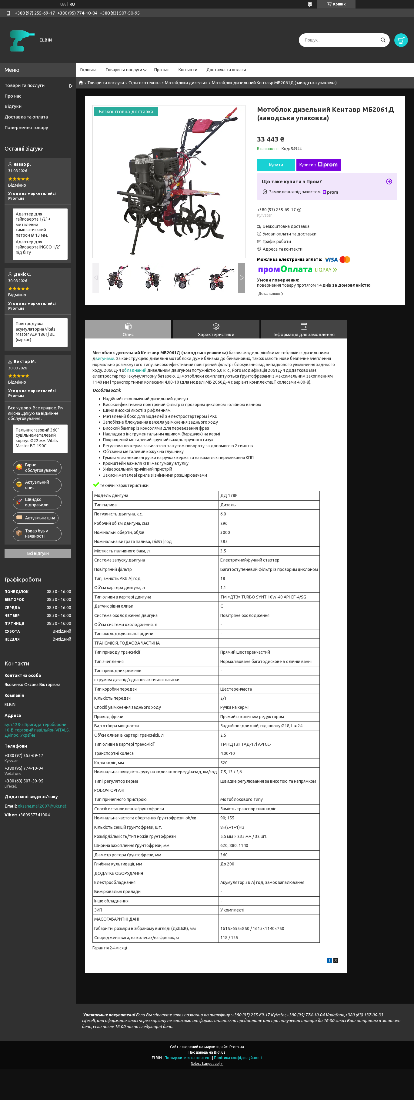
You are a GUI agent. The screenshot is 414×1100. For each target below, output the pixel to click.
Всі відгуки (38, 553)
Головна (88, 69)
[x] (335, 961)
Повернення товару (26, 127)
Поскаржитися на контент (188, 1058)
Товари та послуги (123, 69)
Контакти (188, 69)
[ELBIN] (21, 39)
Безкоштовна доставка (286, 226)
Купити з (307, 164)
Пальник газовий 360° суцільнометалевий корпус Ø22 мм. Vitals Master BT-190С (37, 438)
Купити (276, 164)
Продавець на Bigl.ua (207, 1052)
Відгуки (13, 106)
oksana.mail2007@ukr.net (42, 806)
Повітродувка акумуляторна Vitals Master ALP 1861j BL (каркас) (35, 331)
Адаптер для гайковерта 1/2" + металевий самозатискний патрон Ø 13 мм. (33, 225)
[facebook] (329, 961)
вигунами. (105, 358)
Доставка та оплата (226, 69)
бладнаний (135, 370)
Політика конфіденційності (238, 1058)
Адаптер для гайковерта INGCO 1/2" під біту (38, 247)
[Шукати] (383, 40)
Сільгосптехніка (145, 82)
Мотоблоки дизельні (186, 82)
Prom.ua (236, 1047)
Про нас (161, 69)
